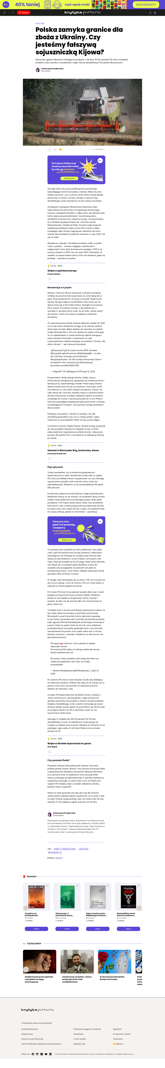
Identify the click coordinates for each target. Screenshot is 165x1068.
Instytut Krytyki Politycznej (32, 1039)
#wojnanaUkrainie (59, 359)
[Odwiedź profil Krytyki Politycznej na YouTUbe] (46, 1054)
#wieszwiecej (86, 362)
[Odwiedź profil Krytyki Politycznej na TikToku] (41, 1054)
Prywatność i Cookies (122, 1034)
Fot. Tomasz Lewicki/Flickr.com (25, 143)
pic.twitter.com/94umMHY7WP (65, 365)
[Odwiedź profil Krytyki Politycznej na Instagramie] (37, 1054)
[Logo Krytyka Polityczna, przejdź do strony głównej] (82, 12)
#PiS (86, 350)
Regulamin (117, 1029)
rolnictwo (83, 849)
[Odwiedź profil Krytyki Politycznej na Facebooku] (33, 1054)
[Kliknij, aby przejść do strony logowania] (150, 12)
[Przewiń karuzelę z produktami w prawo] (139, 908)
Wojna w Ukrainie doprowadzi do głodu (69, 743)
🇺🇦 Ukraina (53, 853)
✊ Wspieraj (118, 1044)
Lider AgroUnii (53, 622)
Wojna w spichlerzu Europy (62, 271)
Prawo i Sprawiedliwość (64, 849)
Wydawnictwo (27, 1034)
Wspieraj (25, 13)
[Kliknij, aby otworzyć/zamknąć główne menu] (4, 13)
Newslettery (79, 1034)
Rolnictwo (40, 24)
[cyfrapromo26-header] (82, 4)
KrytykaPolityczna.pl (29, 1029)
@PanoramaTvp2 (59, 350)
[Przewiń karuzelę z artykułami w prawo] (139, 969)
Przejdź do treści (11, 4)
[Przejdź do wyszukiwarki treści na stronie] (13, 12)
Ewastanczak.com (128, 1054)
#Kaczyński (56, 353)
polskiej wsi (52, 595)
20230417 (59, 858)
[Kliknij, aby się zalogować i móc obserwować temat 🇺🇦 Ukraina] (60, 853)
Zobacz (36, 929)
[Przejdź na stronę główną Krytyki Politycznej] (37, 1010)
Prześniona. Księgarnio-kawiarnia (87, 1029)
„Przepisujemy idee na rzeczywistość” (36, 1023)
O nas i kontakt (80, 1039)
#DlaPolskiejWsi (84, 353)
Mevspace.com (111, 1054)
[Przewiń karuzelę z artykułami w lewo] (26, 969)
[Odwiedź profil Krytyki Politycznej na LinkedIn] (50, 1054)
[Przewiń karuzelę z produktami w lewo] (26, 908)
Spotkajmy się (79, 1044)
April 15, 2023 (89, 371)
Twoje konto (118, 1039)
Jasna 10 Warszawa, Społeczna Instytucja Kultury (41, 1044)
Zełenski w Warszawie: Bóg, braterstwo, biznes (73, 450)
